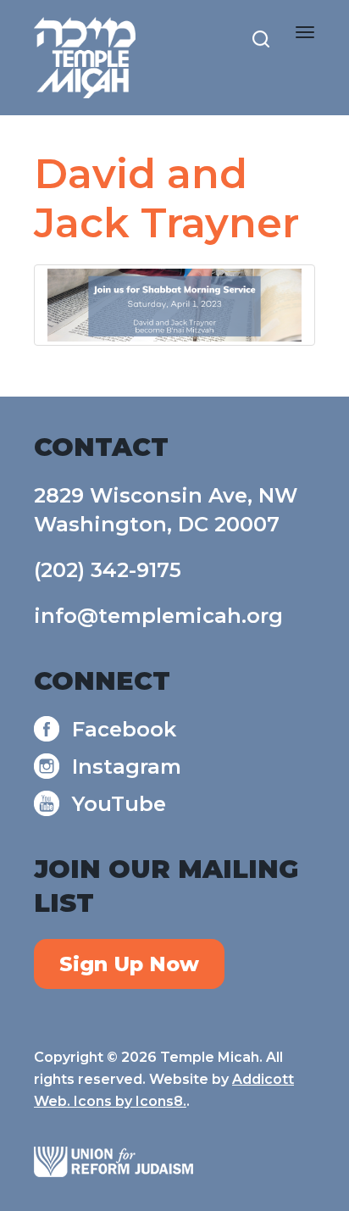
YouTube (119, 804)
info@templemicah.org (158, 615)
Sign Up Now (129, 964)
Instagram (126, 766)
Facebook (124, 729)
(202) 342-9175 (107, 570)
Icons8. (161, 1101)
